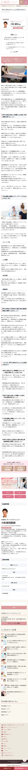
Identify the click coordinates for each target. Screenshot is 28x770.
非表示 (15, 34)
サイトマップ (5, 750)
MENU (25, 3)
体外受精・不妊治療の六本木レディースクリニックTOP (13, 725)
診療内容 (4, 731)
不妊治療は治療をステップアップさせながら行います (15, 47)
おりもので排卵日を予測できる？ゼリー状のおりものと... (16, 641)
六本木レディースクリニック (8, 568)
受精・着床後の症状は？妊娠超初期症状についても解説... (16, 686)
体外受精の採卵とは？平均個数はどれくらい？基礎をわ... (16, 660)
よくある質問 (5, 741)
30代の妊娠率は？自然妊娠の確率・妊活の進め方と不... (16, 635)
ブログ (4, 743)
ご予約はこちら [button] (7, 768)
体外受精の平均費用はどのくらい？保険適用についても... (16, 673)
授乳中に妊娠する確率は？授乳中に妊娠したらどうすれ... (16, 648)
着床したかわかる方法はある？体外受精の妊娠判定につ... (16, 654)
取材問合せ (5, 738)
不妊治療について (6, 706)
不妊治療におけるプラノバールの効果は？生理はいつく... (16, 680)
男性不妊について (20, 492)
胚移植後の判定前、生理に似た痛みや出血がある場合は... (16, 667)
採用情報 (4, 745)
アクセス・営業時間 (7, 729)
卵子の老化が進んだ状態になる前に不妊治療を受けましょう (15, 43)
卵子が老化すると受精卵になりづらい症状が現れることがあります (14, 38)
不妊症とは (8, 492)
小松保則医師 (5, 593)
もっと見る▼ (14, 52)
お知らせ (4, 736)
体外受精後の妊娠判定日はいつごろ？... (16, 692)
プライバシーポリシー (7, 748)
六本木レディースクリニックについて (10, 727)
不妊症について (5, 709)
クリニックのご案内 (14, 623)
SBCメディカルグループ (7, 752)
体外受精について (6, 712)
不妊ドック (20, 496)
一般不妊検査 (8, 496)
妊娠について (4, 715)
